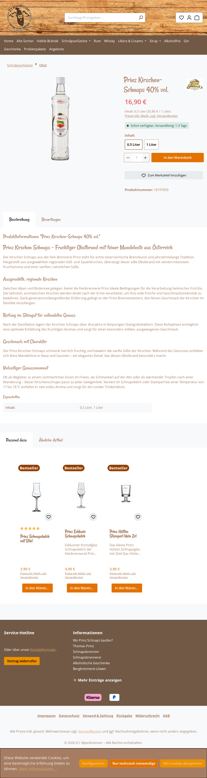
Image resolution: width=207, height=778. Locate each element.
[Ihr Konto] (189, 17)
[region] (60, 120)
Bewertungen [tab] (51, 219)
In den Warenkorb (178, 157)
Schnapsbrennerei (87, 657)
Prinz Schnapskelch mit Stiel (35, 539)
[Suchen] (140, 17)
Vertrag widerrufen (22, 661)
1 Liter (151, 144)
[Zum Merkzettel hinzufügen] (48, 517)
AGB (166, 716)
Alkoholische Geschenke (91, 663)
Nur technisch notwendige (133, 763)
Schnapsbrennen (86, 651)
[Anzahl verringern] (128, 157)
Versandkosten (89, 731)
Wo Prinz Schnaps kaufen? (93, 640)
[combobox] (100, 17)
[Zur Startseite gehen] (19, 17)
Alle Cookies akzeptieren (182, 763)
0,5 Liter (133, 144)
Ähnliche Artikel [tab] (51, 440)
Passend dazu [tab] (16, 440)
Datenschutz (69, 716)
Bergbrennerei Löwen (89, 668)
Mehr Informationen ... (38, 768)
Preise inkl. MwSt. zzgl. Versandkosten (151, 116)
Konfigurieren (93, 763)
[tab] (19, 219)
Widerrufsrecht (147, 716)
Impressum (46, 716)
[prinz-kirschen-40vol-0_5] (60, 118)
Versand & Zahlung (98, 716)
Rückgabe (124, 716)
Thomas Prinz (83, 646)
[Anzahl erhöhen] (145, 157)
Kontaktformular (43, 649)
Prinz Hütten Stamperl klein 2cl (123, 534)
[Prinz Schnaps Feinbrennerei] (195, 84)
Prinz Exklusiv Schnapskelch (75, 534)
